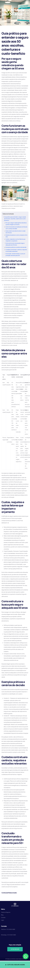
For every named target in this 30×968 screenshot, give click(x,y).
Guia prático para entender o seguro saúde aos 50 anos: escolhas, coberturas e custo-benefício (15, 218)
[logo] (15, 904)
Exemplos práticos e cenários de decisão (16, 247)
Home (3, 17)
